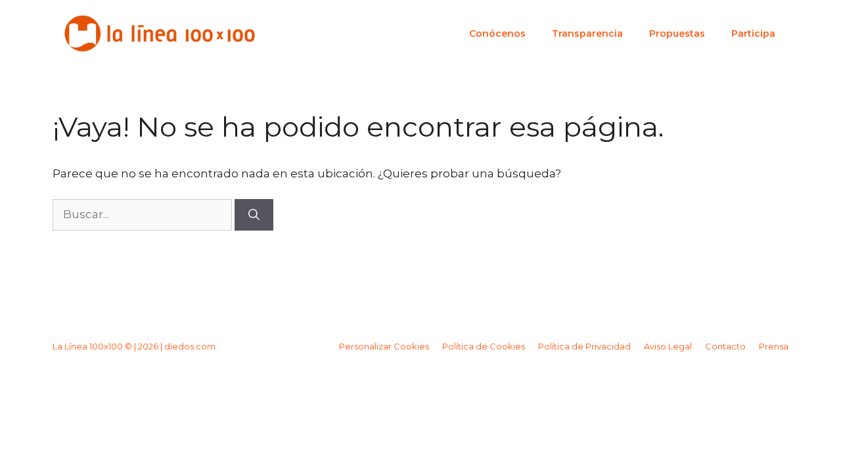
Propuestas (677, 33)
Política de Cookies (483, 346)
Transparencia (587, 33)
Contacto (725, 346)
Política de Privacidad (584, 346)
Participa (753, 33)
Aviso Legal (668, 346)
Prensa (773, 346)
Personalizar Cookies (384, 346)
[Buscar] (254, 215)
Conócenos (497, 33)
